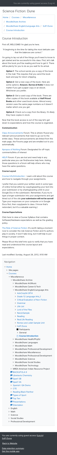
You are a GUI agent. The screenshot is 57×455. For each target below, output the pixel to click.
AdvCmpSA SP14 (25, 293)
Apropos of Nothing (11, 149)
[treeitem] (28, 267)
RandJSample (23, 313)
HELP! (5, 157)
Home (5, 17)
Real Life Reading (25, 319)
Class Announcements (12, 133)
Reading (21, 316)
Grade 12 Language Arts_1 (29, 296)
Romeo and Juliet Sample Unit (31, 323)
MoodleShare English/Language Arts (23, 26)
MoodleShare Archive (16, 22)
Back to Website (9, 443)
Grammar (21, 303)
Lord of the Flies (24, 310)
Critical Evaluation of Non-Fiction (32, 300)
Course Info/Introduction (13, 176)
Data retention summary (13, 448)
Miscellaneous (29, 17)
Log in (51, 3)
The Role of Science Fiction (14, 228)
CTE (15, 388)
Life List (20, 306)
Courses (15, 17)
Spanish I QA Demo (22, 385)
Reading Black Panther (23, 392)
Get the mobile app (10, 451)
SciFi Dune (48, 26)
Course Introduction (15, 30)
